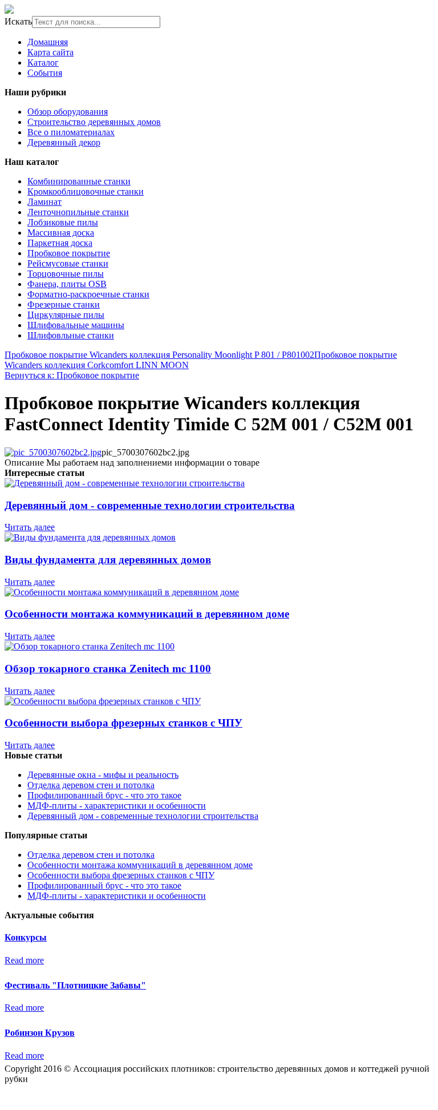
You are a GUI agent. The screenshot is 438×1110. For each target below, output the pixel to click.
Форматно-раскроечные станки (88, 294)
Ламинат (44, 202)
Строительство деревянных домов (94, 122)
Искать (18, 21)
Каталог (43, 62)
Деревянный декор (63, 142)
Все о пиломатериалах (71, 132)
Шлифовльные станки (70, 335)
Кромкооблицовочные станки (85, 191)
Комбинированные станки (79, 181)
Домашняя (47, 42)
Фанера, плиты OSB (67, 284)
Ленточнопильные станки (78, 212)
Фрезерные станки (63, 304)
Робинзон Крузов (40, 1033)
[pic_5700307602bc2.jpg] (53, 452)
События (44, 73)
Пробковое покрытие (68, 253)
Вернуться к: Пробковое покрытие (72, 375)
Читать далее (30, 527)
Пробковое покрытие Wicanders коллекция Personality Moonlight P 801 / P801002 (159, 355)
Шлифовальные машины (75, 325)
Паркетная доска (59, 243)
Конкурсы (26, 937)
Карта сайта (50, 52)
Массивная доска (60, 232)
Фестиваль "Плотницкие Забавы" (75, 985)
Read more (24, 960)
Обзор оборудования (67, 111)
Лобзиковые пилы (62, 222)
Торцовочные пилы (65, 273)
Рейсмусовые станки (67, 263)
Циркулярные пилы (65, 315)
